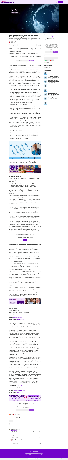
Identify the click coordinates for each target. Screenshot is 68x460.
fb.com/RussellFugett (25, 387)
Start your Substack (32, 458)
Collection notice (13, 458)
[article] (51, 73)
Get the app (37, 458)
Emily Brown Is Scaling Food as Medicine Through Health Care (53, 94)
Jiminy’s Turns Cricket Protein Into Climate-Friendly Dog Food (53, 81)
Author (13, 440)
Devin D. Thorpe (13, 41)
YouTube (20, 57)
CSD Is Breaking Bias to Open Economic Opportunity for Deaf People (53, 77)
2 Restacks (18, 414)
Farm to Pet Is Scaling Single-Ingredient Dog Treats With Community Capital (53, 72)
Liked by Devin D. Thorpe (15, 430)
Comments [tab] (11, 420)
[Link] (7, 176)
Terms (10, 458)
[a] (45, 73)
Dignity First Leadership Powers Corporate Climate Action (52, 98)
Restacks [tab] (15, 420)
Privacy (8, 458)
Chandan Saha (13, 429)
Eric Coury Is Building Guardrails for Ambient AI (52, 102)
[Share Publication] (57, 2)
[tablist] (13, 421)
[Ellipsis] (41, 429)
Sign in (65, 2)
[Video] (7, 17)
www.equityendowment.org (18, 317)
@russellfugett (20, 385)
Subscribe (60, 2)
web (16, 57)
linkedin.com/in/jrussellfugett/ (19, 390)
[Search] (55, 2)
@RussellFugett (20, 392)
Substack (58, 458)
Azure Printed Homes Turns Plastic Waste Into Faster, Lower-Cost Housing (53, 90)
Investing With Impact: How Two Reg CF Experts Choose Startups (53, 85)
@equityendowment (21, 319)
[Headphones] (7, 19)
